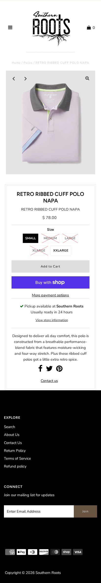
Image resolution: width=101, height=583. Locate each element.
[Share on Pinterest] (59, 370)
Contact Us (13, 442)
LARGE (70, 238)
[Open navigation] (10, 28)
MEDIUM (50, 238)
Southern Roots (48, 572)
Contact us (49, 380)
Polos (28, 63)
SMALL (30, 238)
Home (16, 63)
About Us (11, 434)
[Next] (25, 78)
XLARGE (38, 250)
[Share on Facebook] (40, 370)
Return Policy (15, 450)
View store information (52, 320)
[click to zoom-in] (87, 78)
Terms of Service (17, 458)
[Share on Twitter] (49, 370)
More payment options (50, 295)
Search (9, 426)
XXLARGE (60, 250)
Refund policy (15, 466)
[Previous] (13, 78)
